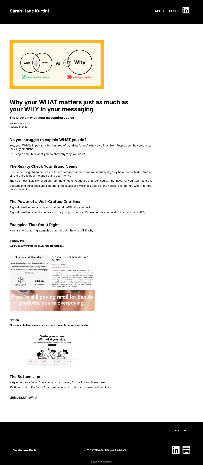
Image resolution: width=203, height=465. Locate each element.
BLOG (173, 11)
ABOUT (160, 11)
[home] (29, 8)
